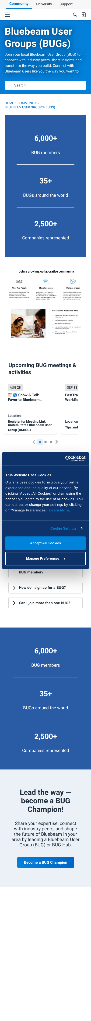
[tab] (40, 442)
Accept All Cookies (45, 543)
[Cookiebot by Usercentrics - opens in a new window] (65, 458)
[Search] (75, 14)
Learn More (59, 510)
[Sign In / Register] (83, 14)
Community (18, 3)
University (44, 4)
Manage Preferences (43, 558)
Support (66, 4)
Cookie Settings (63, 528)
